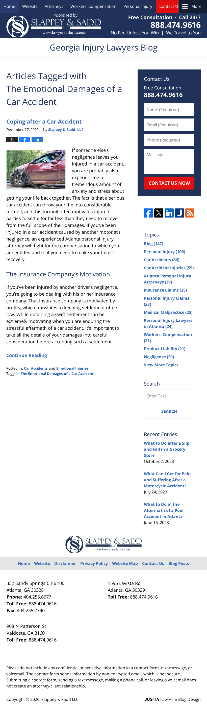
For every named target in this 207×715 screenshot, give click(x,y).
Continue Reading (26, 355)
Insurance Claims (165, 290)
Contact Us (169, 6)
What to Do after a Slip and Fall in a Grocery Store (166, 449)
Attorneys (54, 6)
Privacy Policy (94, 563)
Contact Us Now (169, 183)
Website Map (125, 563)
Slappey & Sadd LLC (60, 699)
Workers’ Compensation (93, 6)
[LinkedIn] (169, 213)
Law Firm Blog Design (173, 699)
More (196, 6)
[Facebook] (148, 213)
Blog (153, 243)
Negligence (159, 357)
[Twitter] (158, 213)
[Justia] (179, 213)
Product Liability (164, 348)
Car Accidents (36, 368)
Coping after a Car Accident (44, 121)
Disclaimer (65, 563)
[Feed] (189, 213)
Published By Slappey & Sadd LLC (156, 25)
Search (169, 411)
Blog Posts (178, 563)
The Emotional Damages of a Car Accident (57, 373)
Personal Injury (137, 6)
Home (9, 6)
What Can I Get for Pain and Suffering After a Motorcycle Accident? (167, 480)
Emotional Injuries (72, 368)
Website (30, 6)
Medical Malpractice (168, 312)
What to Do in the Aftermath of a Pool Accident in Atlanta (164, 510)
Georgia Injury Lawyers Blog (53, 25)
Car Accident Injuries (169, 268)
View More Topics (161, 365)
